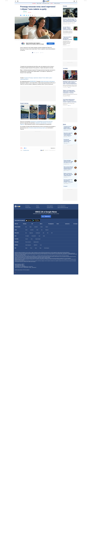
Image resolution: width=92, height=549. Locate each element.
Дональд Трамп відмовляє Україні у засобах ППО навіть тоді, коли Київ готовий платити (70, 86)
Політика (24, 223)
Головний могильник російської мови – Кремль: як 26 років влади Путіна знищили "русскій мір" (68, 127)
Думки (64, 124)
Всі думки (65, 186)
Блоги (58, 223)
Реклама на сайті (27, 207)
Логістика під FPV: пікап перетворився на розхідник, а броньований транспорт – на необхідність (68, 180)
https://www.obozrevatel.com (46, 252)
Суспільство (67, 223)
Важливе (65, 6)
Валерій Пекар (66, 136)
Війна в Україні (39, 3)
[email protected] (26, 267)
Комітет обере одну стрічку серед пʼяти (69, 22)
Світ (32, 223)
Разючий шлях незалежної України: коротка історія (67, 140)
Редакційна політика (26, 150)
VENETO (51, 3)
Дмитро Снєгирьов (66, 170)
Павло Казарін (66, 143)
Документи (37, 207)
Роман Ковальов (66, 183)
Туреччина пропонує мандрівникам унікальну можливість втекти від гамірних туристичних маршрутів (67, 43)
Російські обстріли (57, 3)
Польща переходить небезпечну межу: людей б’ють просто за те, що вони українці (68, 161)
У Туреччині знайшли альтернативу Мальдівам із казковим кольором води (68, 38)
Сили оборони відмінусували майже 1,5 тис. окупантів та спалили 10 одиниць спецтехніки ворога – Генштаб (69, 100)
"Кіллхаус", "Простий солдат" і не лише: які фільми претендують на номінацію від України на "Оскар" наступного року (70, 20)
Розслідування (51, 223)
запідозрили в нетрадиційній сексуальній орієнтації (41, 121)
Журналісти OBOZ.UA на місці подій (63, 207)
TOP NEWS (65, 68)
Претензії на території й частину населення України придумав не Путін (68, 134)
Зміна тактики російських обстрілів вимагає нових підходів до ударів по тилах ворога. (68, 168)
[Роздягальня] (42, 150)
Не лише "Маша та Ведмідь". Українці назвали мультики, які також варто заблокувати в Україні (67, 28)
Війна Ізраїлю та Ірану (45, 3)
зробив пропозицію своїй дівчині (47, 81)
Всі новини (75, 223)
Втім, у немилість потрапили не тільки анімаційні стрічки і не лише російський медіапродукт (68, 32)
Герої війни (34, 3)
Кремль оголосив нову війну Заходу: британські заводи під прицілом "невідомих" (68, 174)
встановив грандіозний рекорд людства (37, 127)
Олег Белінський (66, 130)
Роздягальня (25, 11)
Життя (41, 223)
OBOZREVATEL (33, 81)
